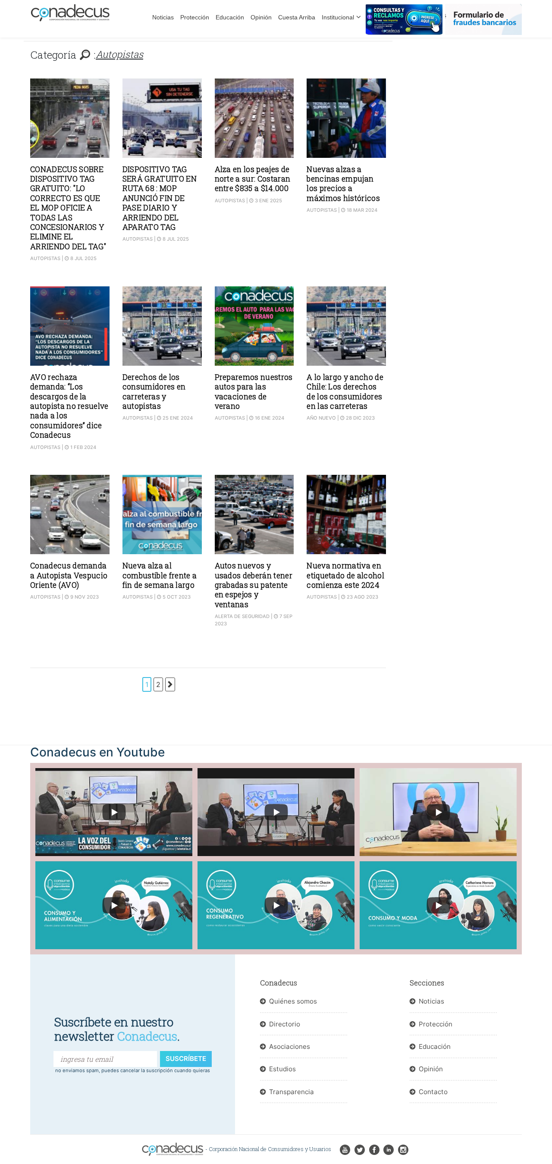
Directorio (284, 1024)
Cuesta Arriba (296, 17)
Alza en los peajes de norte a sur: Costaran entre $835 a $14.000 (253, 179)
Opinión (261, 17)
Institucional (338, 17)
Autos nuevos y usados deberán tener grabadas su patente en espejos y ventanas (253, 585)
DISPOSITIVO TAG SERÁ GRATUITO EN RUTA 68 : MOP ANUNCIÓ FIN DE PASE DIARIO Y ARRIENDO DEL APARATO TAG (159, 198)
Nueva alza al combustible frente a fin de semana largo (159, 575)
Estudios (282, 1069)
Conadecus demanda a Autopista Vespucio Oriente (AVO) (68, 575)
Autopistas (45, 258)
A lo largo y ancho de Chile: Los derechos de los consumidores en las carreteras (345, 391)
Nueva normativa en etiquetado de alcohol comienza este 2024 (345, 575)
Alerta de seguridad (242, 616)
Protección (194, 17)
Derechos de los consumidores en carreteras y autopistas (154, 391)
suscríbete (186, 1058)
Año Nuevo (321, 418)
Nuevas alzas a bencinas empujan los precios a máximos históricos (343, 183)
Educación (230, 17)
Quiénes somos (293, 1001)
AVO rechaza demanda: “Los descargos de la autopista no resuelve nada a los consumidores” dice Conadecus (69, 406)
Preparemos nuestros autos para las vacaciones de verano (254, 391)
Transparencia (291, 1092)
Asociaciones (289, 1046)
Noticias (163, 17)
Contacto (433, 1092)
